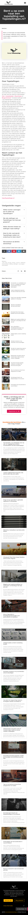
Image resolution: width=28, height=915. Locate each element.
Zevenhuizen (18, 96)
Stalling (11, 264)
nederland (23, 262)
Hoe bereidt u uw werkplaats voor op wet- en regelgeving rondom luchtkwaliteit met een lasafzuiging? (13, 444)
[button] (25, 2)
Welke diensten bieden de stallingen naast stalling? (14, 227)
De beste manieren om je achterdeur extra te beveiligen (13, 672)
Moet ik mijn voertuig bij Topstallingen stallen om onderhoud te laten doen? (14, 235)
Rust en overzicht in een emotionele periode (13, 869)
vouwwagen (21, 264)
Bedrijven (4, 28)
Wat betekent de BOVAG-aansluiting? (14, 242)
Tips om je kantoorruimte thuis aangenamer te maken (12, 785)
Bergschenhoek (6, 98)
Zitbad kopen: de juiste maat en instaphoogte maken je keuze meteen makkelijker (18, 357)
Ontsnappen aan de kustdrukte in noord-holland (12, 842)
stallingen (15, 264)
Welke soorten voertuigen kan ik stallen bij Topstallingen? (14, 211)
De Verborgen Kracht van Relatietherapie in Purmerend (11, 813)
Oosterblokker (10, 96)
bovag (9, 262)
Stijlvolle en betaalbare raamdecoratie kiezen (13, 530)
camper (13, 262)
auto (3, 262)
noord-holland (5, 264)
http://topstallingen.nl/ (8, 198)
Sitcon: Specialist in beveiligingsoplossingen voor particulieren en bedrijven (17, 328)
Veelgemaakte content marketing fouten (12, 643)
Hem (3, 96)
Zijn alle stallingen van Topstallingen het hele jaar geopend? (14, 220)
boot (6, 262)
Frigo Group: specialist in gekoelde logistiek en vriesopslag (13, 500)
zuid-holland (5, 265)
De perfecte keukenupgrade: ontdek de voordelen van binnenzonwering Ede (17, 364)
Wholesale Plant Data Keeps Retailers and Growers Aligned (14, 557)
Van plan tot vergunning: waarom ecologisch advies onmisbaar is (12, 700)
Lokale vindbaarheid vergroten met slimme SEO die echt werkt (13, 473)
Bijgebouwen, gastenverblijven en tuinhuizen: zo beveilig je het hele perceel (18, 320)
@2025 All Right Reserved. (14, 912)
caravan (18, 262)
